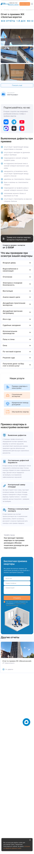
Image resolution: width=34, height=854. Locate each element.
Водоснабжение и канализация (10, 270)
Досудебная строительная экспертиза (14, 304)
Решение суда (9, 358)
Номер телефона (11, 583)
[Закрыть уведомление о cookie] (30, 840)
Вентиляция (8, 291)
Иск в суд (7, 319)
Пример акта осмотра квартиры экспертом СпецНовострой (19, 238)
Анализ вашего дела (11, 297)
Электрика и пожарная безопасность (12, 284)
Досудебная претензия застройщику (12, 312)
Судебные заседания (12, 325)
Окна (5, 345)
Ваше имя (9, 578)
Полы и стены (9, 339)
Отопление (7, 277)
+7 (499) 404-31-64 (12, 3)
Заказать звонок (13, 4)
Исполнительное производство (10, 332)
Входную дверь (9, 263)
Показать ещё (17, 85)
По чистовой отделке (12, 352)
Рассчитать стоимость (24, 3)
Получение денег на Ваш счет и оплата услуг (13, 365)
